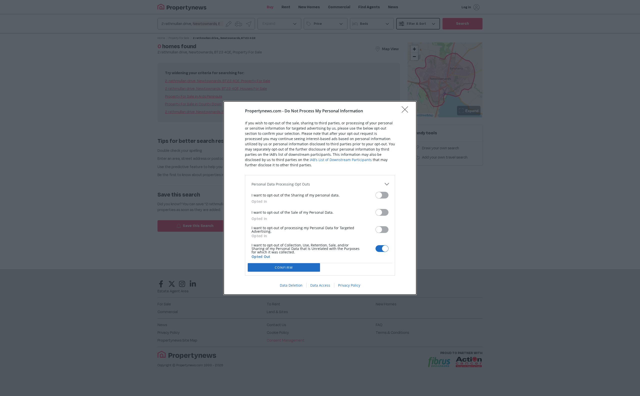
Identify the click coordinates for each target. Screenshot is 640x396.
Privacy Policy (349, 285)
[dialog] (320, 198)
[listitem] (320, 184)
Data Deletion (291, 285)
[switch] (382, 195)
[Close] (406, 111)
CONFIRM (284, 267)
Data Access (320, 285)
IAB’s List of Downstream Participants (341, 159)
